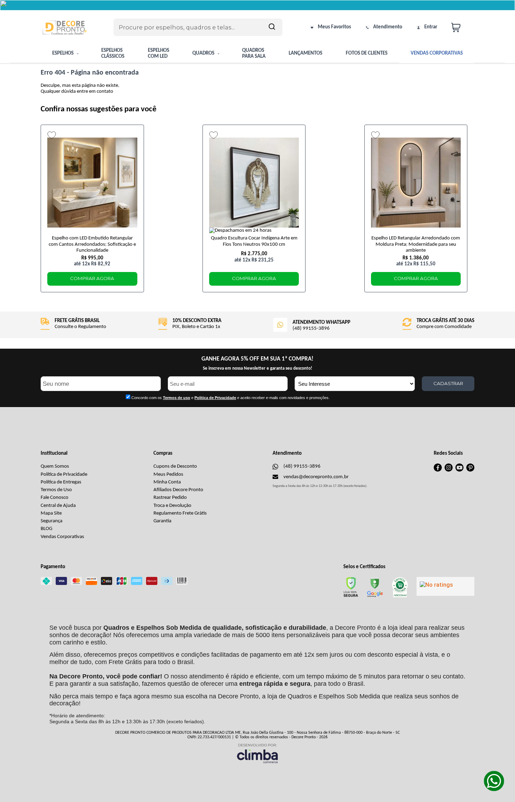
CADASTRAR (448, 383)
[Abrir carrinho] (461, 27)
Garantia (162, 521)
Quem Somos (55, 466)
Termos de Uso (56, 490)
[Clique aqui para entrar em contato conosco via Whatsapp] (493, 780)
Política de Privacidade (64, 474)
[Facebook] (438, 470)
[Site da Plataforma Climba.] (257, 753)
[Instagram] (449, 470)
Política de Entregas (61, 482)
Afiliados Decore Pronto (178, 490)
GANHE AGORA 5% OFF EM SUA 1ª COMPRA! (257, 359)
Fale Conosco (54, 497)
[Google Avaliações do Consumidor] (445, 586)
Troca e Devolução (172, 505)
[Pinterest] (470, 470)
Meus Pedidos (168, 474)
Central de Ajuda (58, 505)
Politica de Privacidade (215, 398)
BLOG (46, 528)
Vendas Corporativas (62, 536)
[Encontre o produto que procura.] (271, 27)
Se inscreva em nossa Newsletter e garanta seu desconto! (257, 368)
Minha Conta (167, 482)
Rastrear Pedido (170, 497)
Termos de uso (176, 398)
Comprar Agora (92, 278)
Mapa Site (51, 513)
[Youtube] (459, 470)
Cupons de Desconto (175, 466)
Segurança (51, 521)
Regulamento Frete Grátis (180, 513)
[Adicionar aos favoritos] (51, 135)
